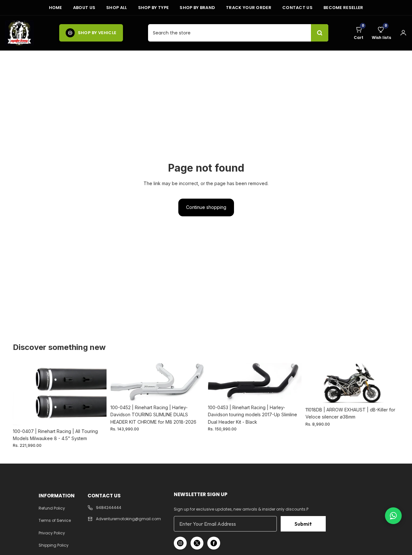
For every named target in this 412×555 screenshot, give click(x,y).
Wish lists (381, 32)
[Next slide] (97, 394)
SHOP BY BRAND (197, 8)
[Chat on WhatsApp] (393, 515)
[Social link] (180, 543)
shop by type (153, 8)
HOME (55, 8)
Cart (358, 32)
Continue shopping (206, 207)
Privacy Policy (52, 533)
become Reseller (343, 8)
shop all (116, 8)
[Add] (96, 415)
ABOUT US (84, 8)
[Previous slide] (22, 394)
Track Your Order (248, 8)
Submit (303, 524)
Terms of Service (55, 520)
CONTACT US (297, 8)
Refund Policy (52, 508)
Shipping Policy (54, 545)
